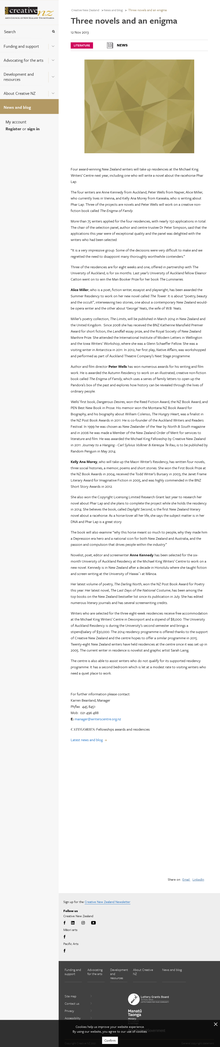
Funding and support (21, 46)
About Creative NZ (19, 93)
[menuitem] (29, 45)
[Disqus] (139, 813)
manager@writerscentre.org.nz (98, 719)
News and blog (17, 107)
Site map (70, 996)
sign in (33, 129)
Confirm (110, 1040)
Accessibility (73, 1018)
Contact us (72, 1003)
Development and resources (19, 76)
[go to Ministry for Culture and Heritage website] (135, 1017)
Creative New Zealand (85, 10)
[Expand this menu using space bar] (53, 45)
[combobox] (24, 31)
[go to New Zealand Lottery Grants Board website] (148, 999)
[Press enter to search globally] (53, 31)
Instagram (83, 923)
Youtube (93, 923)
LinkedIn (198, 879)
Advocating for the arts (23, 60)
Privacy (69, 1010)
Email (186, 879)
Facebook (65, 923)
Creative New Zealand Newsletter (107, 901)
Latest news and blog (87, 739)
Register (13, 129)
